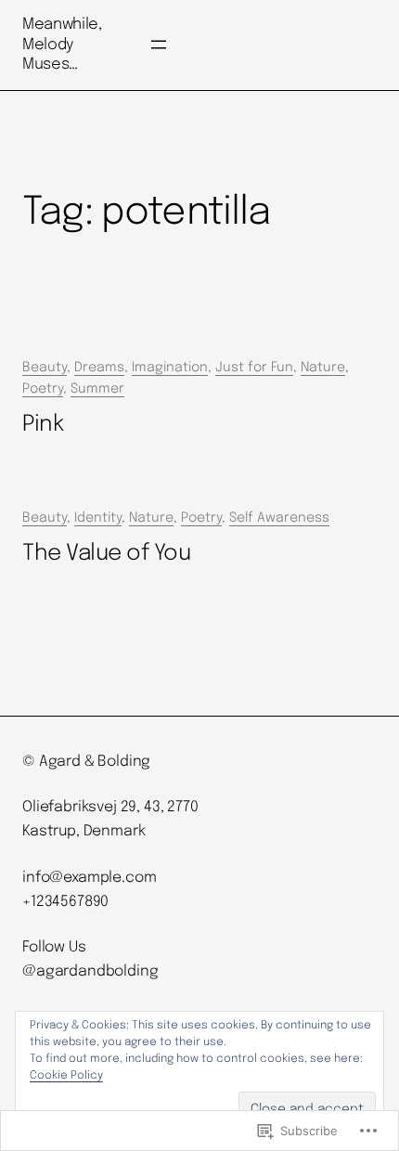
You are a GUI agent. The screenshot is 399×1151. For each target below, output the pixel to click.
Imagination (170, 367)
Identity (98, 517)
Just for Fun (254, 367)
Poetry (42, 388)
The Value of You (106, 553)
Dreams (99, 367)
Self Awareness (279, 517)
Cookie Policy (66, 1075)
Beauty (44, 367)
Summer (97, 388)
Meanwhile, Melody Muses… (62, 44)
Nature (323, 367)
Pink (42, 424)
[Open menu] (159, 44)
